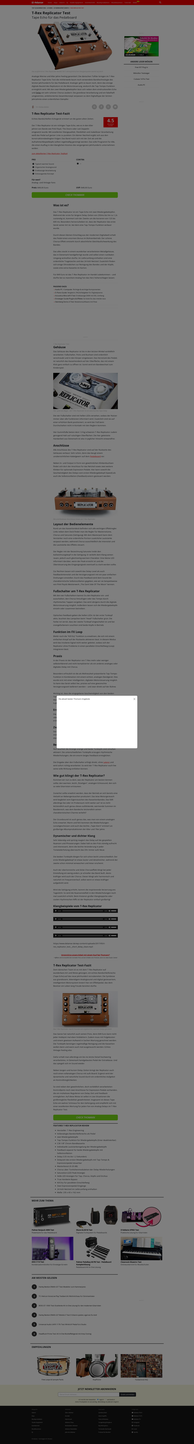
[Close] (134, 699)
